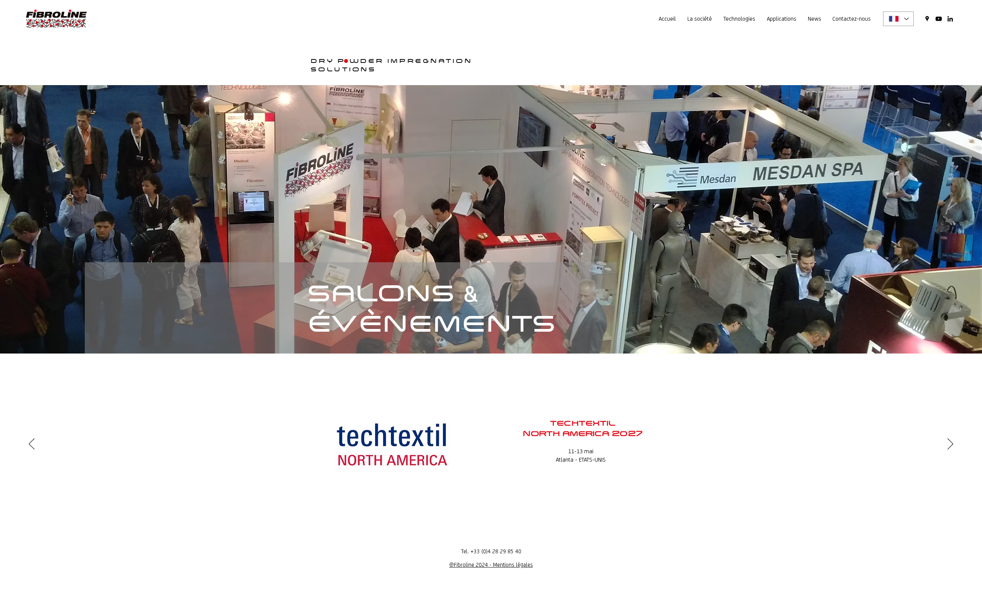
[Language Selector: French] (898, 19)
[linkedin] (950, 19)
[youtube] (938, 19)
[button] (700, 19)
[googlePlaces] (927, 19)
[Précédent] (32, 444)
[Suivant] (950, 444)
